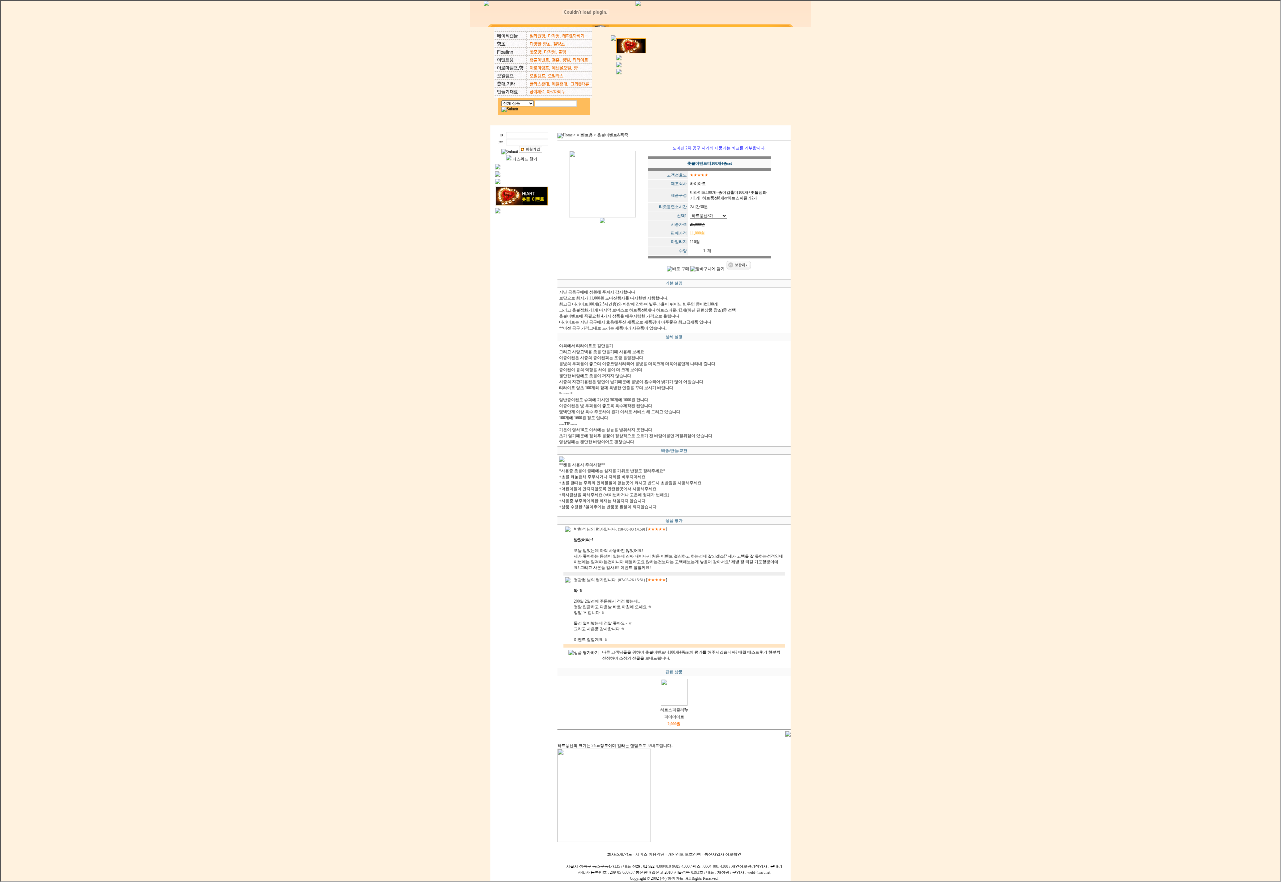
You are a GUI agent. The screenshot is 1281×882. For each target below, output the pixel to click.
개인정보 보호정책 (684, 854)
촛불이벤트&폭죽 (612, 135)
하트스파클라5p (674, 710)
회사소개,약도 (619, 854)
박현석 (580, 529)
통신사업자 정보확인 (722, 854)
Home (567, 135)
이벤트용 (585, 135)
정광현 (580, 580)
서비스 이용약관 (650, 854)
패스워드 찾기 (524, 159)
